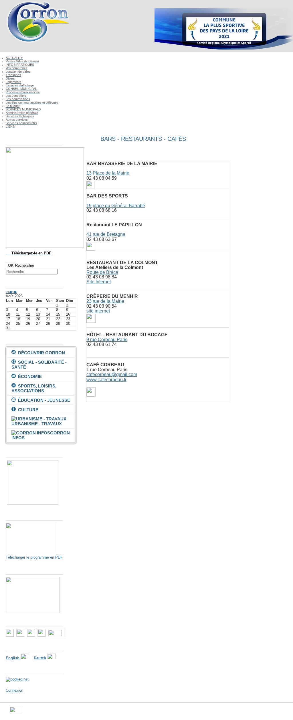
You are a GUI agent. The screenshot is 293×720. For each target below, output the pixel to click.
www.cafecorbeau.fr (106, 379)
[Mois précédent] (10, 292)
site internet (98, 310)
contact (182, 713)
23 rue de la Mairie (105, 301)
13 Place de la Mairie (107, 173)
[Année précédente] (7, 292)
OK (10, 265)
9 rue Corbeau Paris (106, 339)
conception (200, 713)
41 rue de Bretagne (105, 234)
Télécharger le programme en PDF (34, 557)
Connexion (14, 690)
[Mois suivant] (15, 292)
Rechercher (24, 265)
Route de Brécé (102, 272)
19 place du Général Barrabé (115, 205)
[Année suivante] (12, 292)
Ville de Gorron (33, 713)
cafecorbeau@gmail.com (111, 374)
